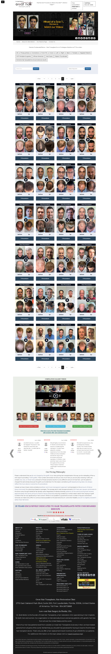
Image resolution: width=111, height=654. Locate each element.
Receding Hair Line (83, 540)
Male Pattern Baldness (63, 569)
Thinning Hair (81, 541)
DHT (58, 563)
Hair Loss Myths (61, 565)
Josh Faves (49, 56)
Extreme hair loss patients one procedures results (31, 60)
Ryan (89, 422)
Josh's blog (80, 548)
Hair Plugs (80, 559)
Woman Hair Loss (82, 543)
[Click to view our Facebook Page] (76, 38)
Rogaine (59, 579)
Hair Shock (60, 567)
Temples (74, 53)
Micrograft (39, 582)
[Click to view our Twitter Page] (81, 38)
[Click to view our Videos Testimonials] (79, 38)
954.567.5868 (89, 5)
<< (44, 78)
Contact (17, 531)
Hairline (59, 544)
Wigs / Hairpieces (62, 581)
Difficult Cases (61, 537)
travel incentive (73, 634)
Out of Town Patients (21, 577)
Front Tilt (44, 53)
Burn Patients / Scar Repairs (65, 533)
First (39, 78)
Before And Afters (62, 531)
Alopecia (59, 561)
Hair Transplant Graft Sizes (44, 584)
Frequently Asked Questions (44, 556)
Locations (18, 540)
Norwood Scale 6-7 (62, 591)
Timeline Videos (40, 549)
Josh (22, 421)
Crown (52, 53)
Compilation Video (41, 567)
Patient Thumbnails (61, 56)
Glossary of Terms (82, 555)
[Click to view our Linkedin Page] (84, 38)
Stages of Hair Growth (42, 538)
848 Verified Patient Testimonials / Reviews (57, 515)
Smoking (59, 570)
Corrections (35, 53)
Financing (18, 559)
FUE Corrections (61, 538)
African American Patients (64, 529)
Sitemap (79, 570)
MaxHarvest (19, 550)
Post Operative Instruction (44, 565)
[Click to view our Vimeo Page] (94, 38)
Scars (37, 547)
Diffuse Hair (80, 538)
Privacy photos (25, 53)
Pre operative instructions (23, 565)
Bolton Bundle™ (57, 2)
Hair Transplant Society (84, 557)
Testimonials (39, 550)
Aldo (35, 421)
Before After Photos (42, 529)
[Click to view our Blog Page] (92, 38)
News (79, 566)
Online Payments (20, 557)
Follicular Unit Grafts (42, 573)
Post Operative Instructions (23, 567)
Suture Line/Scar (62, 551)
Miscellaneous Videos (42, 554)
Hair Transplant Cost (21, 555)
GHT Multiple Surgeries (23, 56)
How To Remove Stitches (43, 563)
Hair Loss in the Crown (84, 536)
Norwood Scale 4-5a (63, 589)
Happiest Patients (85, 53)
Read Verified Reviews (22, 542)
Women (59, 557)
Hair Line (38, 537)
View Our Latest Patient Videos (82, 426)
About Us (18, 529)
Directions (18, 533)
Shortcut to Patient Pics (43, 540)
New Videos (39, 552)
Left (57, 53)
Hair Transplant (82, 561)
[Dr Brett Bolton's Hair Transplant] (24, 4)
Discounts (18, 574)
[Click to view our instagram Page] (89, 38)
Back (68, 53)
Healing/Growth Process (64, 546)
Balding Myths (81, 568)
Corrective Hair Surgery (84, 553)
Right (62, 53)
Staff (16, 538)
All (17, 53)
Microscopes (81, 564)
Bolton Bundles (20, 547)
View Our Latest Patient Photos (56, 426)
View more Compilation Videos (29, 426)
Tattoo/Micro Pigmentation (65, 553)
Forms (17, 537)
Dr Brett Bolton (20, 535)
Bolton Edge (19, 549)
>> (67, 78)
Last (72, 78)
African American (38, 56)
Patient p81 (62, 421)
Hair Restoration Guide (22, 564)
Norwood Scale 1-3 (62, 585)
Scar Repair (39, 531)
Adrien (49, 421)
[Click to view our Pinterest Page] (86, 38)
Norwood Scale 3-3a (63, 587)
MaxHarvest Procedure (44, 2)
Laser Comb (60, 577)
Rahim (76, 421)
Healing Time (81, 562)
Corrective (39, 533)
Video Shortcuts (41, 558)
